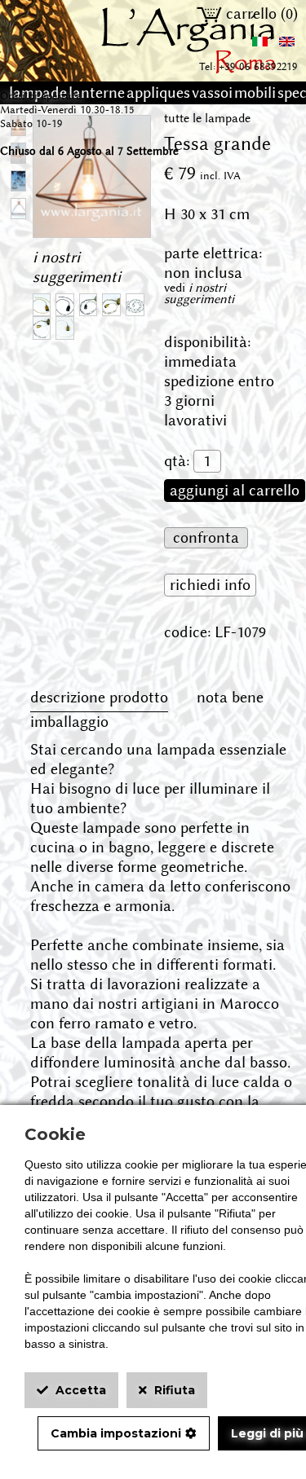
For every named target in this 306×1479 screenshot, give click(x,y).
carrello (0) (260, 14)
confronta (206, 538)
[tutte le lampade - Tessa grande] (91, 227)
